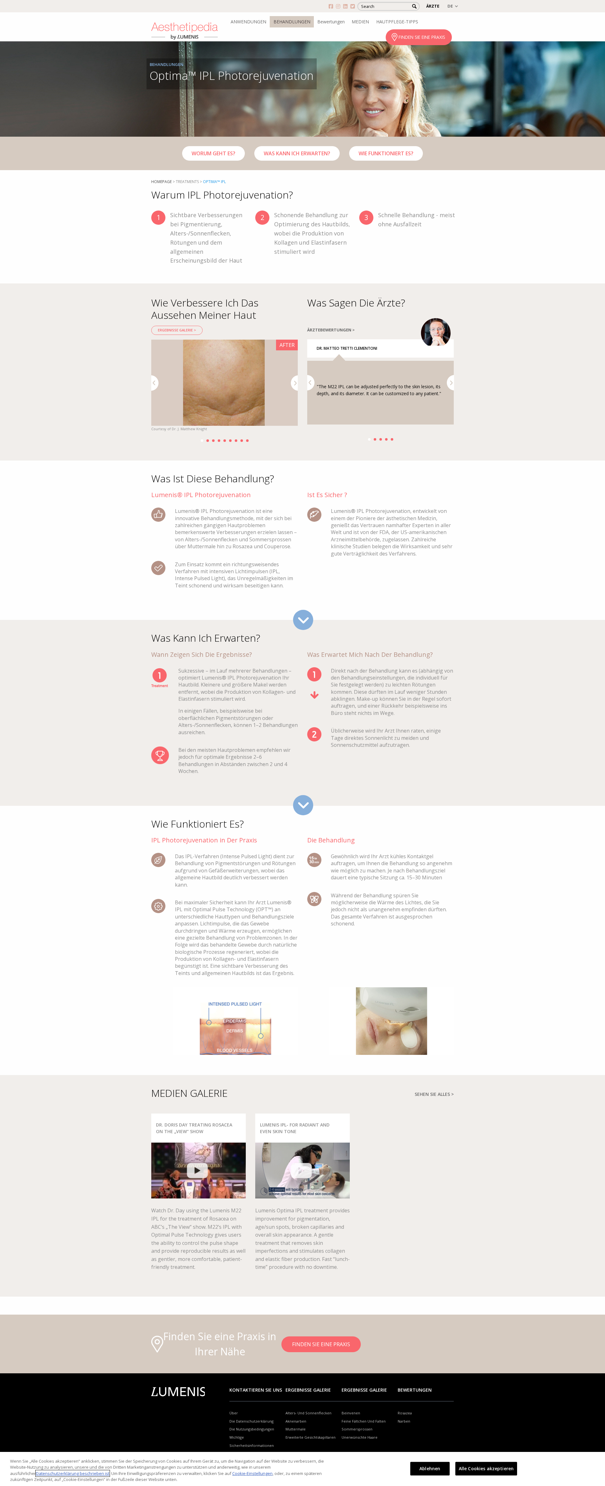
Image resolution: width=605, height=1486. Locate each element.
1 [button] (202, 440)
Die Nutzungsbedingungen (251, 1429)
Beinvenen (351, 1413)
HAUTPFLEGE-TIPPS (397, 22)
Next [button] (294, 383)
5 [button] (224, 440)
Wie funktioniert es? (386, 153)
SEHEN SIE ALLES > (434, 1094)
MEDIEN (360, 22)
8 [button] (241, 440)
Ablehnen (429, 1468)
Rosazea (405, 1413)
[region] (302, 1469)
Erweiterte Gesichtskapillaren (310, 1437)
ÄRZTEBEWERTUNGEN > (331, 330)
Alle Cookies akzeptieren (486, 1468)
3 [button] (213, 440)
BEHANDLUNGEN (292, 22)
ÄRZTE (432, 6)
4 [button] (219, 440)
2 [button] (207, 440)
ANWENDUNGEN (248, 22)
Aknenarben (295, 1421)
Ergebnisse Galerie (308, 1390)
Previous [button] (154, 383)
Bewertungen (331, 22)
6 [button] (230, 440)
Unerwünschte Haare (359, 1437)
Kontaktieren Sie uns (255, 1390)
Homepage (161, 181)
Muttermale (295, 1429)
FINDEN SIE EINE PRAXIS (422, 37)
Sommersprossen (357, 1429)
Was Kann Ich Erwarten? (297, 153)
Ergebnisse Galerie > (177, 330)
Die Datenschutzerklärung (251, 1421)
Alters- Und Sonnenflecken (308, 1413)
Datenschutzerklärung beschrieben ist (72, 1473)
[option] (224, 386)
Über (233, 1413)
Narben (404, 1421)
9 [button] (247, 440)
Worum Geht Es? (213, 153)
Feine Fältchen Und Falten (364, 1421)
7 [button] (236, 440)
